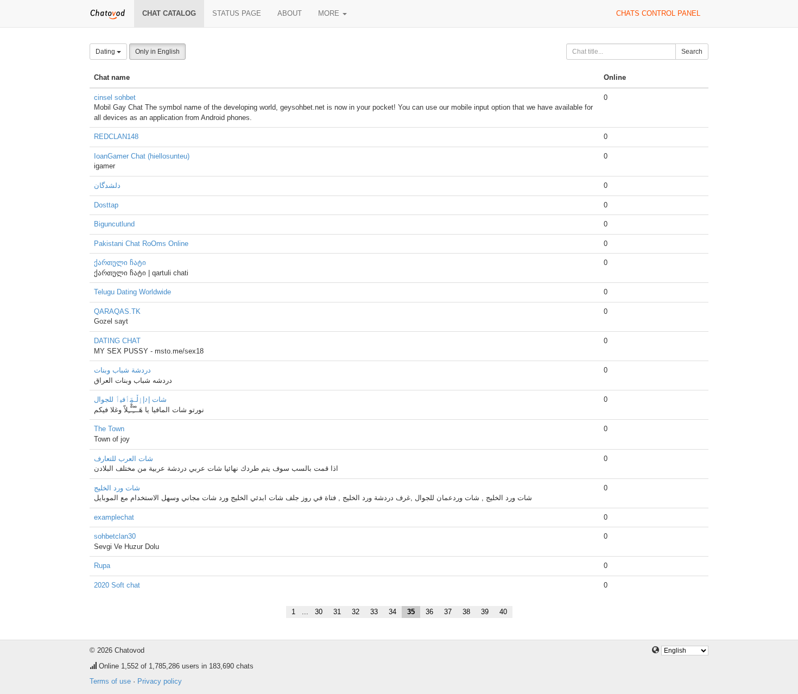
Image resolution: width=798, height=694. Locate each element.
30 (318, 612)
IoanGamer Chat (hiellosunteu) (141, 156)
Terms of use (110, 681)
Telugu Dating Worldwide (132, 292)
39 (485, 612)
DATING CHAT (117, 341)
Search (691, 51)
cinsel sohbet (115, 97)
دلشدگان (107, 185)
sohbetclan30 (115, 536)
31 (337, 612)
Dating (106, 51)
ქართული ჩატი (120, 262)
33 (374, 612)
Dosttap (106, 205)
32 (355, 612)
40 (503, 612)
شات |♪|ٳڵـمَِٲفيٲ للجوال (130, 399)
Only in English (157, 51)
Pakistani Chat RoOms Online (141, 243)
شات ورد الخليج (117, 488)
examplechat (114, 517)
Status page (236, 13)
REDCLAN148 (116, 137)
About (289, 13)
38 (466, 612)
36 (429, 612)
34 (392, 612)
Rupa (102, 565)
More (329, 13)
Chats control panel (658, 13)
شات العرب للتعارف (123, 459)
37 (448, 612)
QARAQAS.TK (117, 311)
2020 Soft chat (117, 585)
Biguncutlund (114, 224)
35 (411, 612)
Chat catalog (169, 13)
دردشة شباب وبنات (122, 370)
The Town (109, 429)
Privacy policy (159, 681)
